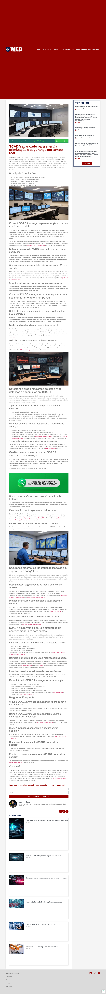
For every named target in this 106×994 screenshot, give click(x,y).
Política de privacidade (12, 973)
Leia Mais (77, 109)
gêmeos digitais (58, 692)
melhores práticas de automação (31, 624)
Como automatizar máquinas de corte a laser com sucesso (46, 878)
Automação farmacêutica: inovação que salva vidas (44, 902)
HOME (39, 49)
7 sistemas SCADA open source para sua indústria (43, 856)
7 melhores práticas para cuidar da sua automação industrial (47, 820)
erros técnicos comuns (15, 762)
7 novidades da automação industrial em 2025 (42, 947)
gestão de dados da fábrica (45, 722)
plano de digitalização (59, 778)
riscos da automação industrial (36, 597)
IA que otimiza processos (27, 694)
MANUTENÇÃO (59, 49)
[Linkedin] (90, 973)
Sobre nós (9, 986)
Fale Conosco (10, 980)
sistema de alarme (50, 448)
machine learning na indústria (43, 436)
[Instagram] (94, 973)
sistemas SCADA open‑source (36, 245)
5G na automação (26, 665)
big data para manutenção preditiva (34, 518)
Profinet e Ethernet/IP (55, 611)
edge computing (20, 654)
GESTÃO (68, 49)
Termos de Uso (10, 976)
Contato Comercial (11, 983)
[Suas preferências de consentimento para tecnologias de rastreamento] (103, 991)
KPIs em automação (25, 350)
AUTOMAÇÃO (47, 49)
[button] (60, 811)
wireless (41, 665)
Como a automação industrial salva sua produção (43, 924)
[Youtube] (99, 973)
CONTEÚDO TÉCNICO (79, 49)
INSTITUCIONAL (93, 49)
